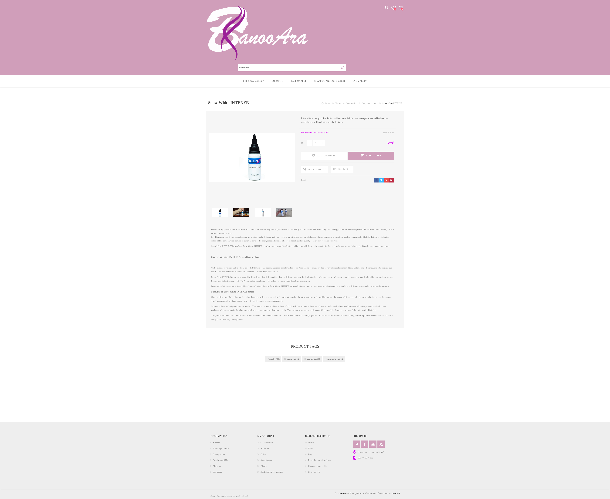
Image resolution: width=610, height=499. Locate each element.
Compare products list (317, 466)
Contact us (217, 472)
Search (311, 442)
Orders (263, 454)
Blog (310, 454)
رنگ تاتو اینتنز (312, 359)
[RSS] (381, 444)
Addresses (265, 448)
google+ (391, 180)
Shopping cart (400, 7)
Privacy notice (219, 454)
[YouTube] (372, 444)
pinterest (386, 180)
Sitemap (216, 442)
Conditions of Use (220, 460)
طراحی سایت (396, 493)
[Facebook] (364, 444)
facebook (376, 180)
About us (217, 466)
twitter (381, 180)
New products (314, 472)
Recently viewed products (319, 460)
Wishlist (264, 466)
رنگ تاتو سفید (292, 359)
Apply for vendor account (272, 472)
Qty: (303, 143)
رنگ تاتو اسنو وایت (334, 359)
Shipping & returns (221, 448)
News (310, 448)
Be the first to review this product (316, 132)
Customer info (267, 442)
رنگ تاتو (272, 359)
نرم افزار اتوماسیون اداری (345, 493)
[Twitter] (356, 444)
